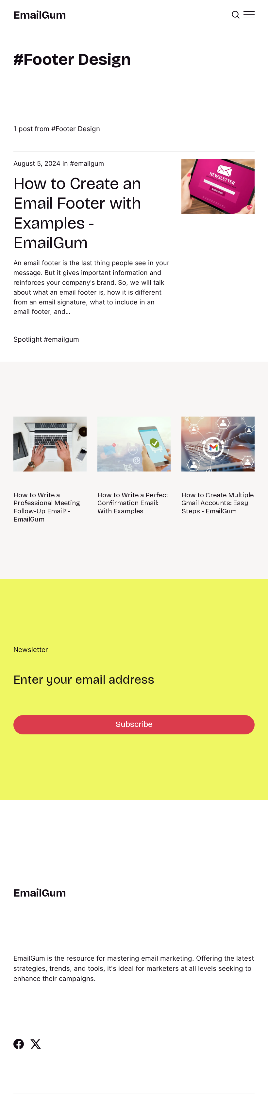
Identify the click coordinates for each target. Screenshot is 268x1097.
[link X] (35, 1047)
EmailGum (39, 15)
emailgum (89, 163)
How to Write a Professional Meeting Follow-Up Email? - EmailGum (46, 507)
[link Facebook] (18, 1047)
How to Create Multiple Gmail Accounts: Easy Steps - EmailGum (217, 503)
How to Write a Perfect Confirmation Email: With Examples (133, 503)
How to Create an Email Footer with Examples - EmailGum (77, 213)
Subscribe (134, 724)
